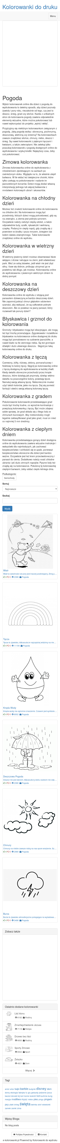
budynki (32, 1089)
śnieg (16, 1104)
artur (12, 1089)
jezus (49, 1092)
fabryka (22, 1092)
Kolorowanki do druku (29, 6)
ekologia (14, 1092)
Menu (54, 16)
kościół (33, 1096)
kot (38, 1095)
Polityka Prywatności (24, 1134)
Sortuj (5, 483)
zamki (13, 1108)
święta (25, 1103)
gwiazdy (34, 1092)
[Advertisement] (30, 53)
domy (7, 1092)
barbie (24, 1088)
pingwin (48, 1099)
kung (50, 1096)
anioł (7, 1089)
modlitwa (16, 1099)
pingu (41, 1099)
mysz (24, 1099)
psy (7, 1104)
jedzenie (43, 1092)
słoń (40, 1104)
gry (29, 1092)
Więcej (29, 1070)
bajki (17, 1088)
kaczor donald (11, 1096)
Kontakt (43, 1134)
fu (26, 1092)
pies (36, 1099)
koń (22, 1096)
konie (26, 1096)
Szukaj (6, 495)
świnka (34, 1104)
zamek (8, 1108)
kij (19, 1096)
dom (49, 1088)
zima (19, 1108)
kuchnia (43, 1096)
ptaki (11, 1104)
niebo (30, 1099)
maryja (8, 1099)
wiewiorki (46, 1104)
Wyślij (7, 508)
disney (41, 1088)
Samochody (9, 477)
